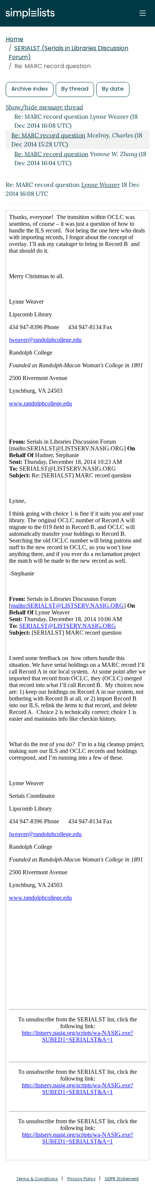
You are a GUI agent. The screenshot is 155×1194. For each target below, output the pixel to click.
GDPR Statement (122, 1179)
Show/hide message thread (44, 107)
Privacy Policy (81, 1179)
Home (14, 39)
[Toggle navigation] (142, 13)
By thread (74, 88)
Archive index (29, 88)
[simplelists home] (28, 13)
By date (113, 88)
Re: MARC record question (48, 135)
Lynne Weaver (100, 184)
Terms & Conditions (37, 1179)
